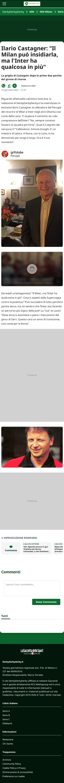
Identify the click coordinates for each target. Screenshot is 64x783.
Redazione (7, 739)
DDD (32, 11)
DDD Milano (46, 11)
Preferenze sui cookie (13, 776)
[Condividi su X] (14, 86)
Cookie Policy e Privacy (14, 767)
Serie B (6, 715)
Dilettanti (7, 723)
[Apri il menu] (4, 4)
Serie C (6, 719)
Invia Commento (46, 602)
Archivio (6, 759)
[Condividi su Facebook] (9, 86)
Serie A (6, 710)
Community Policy (11, 763)
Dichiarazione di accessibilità (17, 772)
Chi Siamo (7, 743)
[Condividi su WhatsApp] (3, 86)
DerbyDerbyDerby (13, 11)
